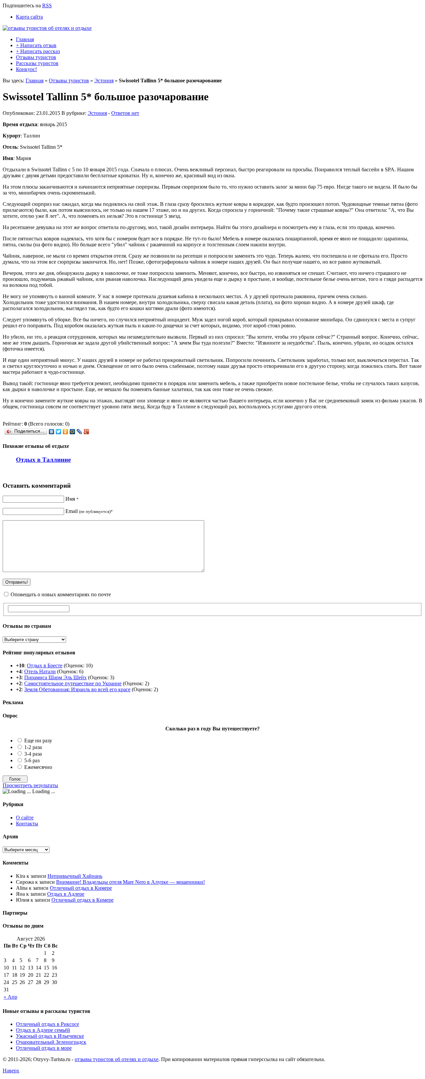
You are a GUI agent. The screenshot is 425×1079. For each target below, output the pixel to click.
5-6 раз (32, 760)
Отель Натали (40, 671)
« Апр (10, 997)
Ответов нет (125, 113)
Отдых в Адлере (65, 894)
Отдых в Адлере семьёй (43, 1030)
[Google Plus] (86, 431)
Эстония (104, 80)
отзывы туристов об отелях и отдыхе (116, 1059)
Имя (72, 499)
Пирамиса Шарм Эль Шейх (55, 677)
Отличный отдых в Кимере (81, 888)
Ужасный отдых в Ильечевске (50, 1036)
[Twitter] (58, 431)
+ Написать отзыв (36, 45)
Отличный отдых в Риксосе (47, 1024)
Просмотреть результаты (30, 785)
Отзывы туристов (36, 57)
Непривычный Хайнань (74, 876)
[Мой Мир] (72, 431)
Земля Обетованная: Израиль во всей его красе (77, 689)
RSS (47, 5)
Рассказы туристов (37, 63)
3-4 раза (33, 754)
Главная (25, 39)
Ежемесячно (38, 767)
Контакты (27, 823)
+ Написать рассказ (38, 51)
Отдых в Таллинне (43, 459)
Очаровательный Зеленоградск (51, 1042)
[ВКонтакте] (51, 431)
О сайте (25, 817)
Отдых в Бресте (44, 665)
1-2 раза (33, 747)
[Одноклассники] (65, 431)
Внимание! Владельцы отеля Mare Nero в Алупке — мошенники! (130, 882)
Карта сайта (29, 17)
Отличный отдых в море (44, 1048)
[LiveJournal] (79, 431)
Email (89, 511)
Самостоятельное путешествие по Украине (73, 683)
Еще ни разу (38, 740)
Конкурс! (26, 69)
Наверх (11, 1070)
